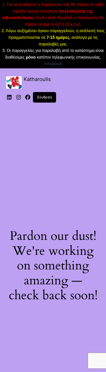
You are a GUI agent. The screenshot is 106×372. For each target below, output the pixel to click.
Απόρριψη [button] (53, 63)
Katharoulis (37, 79)
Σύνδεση (44, 97)
